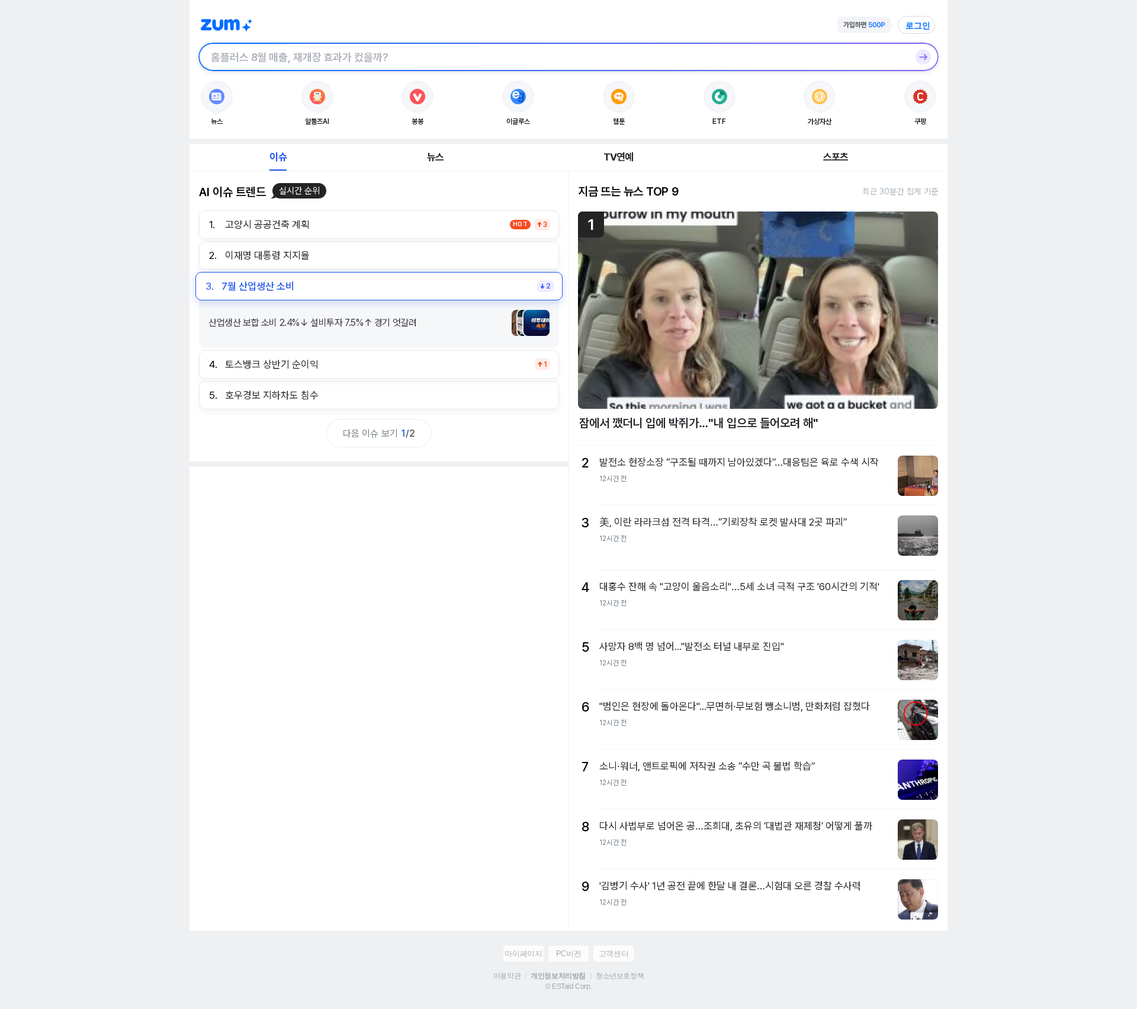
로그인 (917, 25)
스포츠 (836, 157)
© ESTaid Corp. (568, 986)
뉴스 (435, 157)
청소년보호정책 (620, 976)
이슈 (277, 157)
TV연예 (618, 157)
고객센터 (613, 953)
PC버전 (568, 953)
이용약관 (507, 976)
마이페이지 (523, 953)
